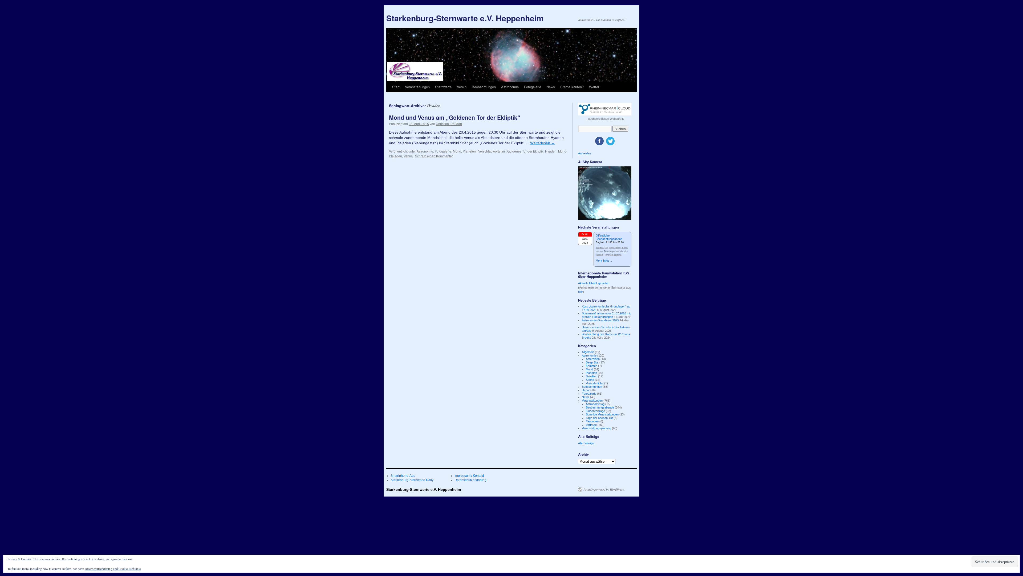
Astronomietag (595, 404)
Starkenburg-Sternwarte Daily (412, 480)
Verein (461, 86)
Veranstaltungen (417, 86)
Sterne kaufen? (572, 86)
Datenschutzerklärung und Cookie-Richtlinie (113, 568)
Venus (408, 156)
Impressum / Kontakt (469, 476)
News (550, 86)
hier (580, 291)
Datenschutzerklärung (470, 480)
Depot (586, 390)
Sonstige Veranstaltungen (602, 414)
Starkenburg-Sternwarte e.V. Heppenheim (465, 18)
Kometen (591, 365)
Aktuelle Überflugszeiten (593, 283)
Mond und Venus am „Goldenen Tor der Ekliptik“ (454, 117)
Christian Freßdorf (449, 123)
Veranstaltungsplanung (596, 428)
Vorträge (591, 424)
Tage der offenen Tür (599, 417)
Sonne (590, 379)
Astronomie (510, 86)
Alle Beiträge (586, 443)
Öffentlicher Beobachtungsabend (609, 237)
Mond (457, 151)
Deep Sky (592, 362)
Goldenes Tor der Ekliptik (525, 151)
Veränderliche (594, 383)
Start (396, 86)
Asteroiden (593, 359)
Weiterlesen (542, 143)
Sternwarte (443, 86)
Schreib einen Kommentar (434, 156)
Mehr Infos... (604, 260)
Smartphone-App (403, 476)
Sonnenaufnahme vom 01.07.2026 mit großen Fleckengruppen (606, 315)
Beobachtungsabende (600, 407)
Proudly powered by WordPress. (604, 489)
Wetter (594, 86)
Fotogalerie (532, 86)
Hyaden (551, 151)
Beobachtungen (484, 86)
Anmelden (584, 153)
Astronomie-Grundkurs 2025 (600, 320)
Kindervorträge (595, 411)
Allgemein (588, 352)
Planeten (469, 151)
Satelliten (591, 376)
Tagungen (592, 421)
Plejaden (395, 156)
